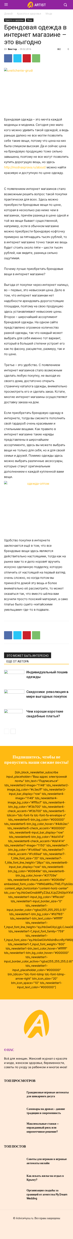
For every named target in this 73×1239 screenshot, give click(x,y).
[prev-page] (6, 731)
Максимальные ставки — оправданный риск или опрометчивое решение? (43, 1127)
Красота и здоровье (29, 13)
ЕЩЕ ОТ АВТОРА (17, 661)
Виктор (12, 49)
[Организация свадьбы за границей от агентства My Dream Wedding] (14, 1194)
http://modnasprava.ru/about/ (25, 167)
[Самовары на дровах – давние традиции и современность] (14, 1111)
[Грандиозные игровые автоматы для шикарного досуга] (14, 1094)
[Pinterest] (27, 58)
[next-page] (13, 731)
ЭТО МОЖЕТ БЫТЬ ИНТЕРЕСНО (27, 655)
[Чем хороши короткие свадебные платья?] (14, 724)
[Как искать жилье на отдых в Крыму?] (14, 1177)
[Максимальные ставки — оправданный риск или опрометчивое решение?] (14, 1127)
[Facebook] (8, 58)
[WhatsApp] (36, 58)
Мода (49, 13)
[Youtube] (43, 1227)
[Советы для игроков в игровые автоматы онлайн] (14, 1161)
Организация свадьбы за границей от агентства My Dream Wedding (47, 1194)
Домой (8, 13)
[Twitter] (17, 58)
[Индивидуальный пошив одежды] (14, 677)
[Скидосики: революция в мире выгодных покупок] (14, 696)
